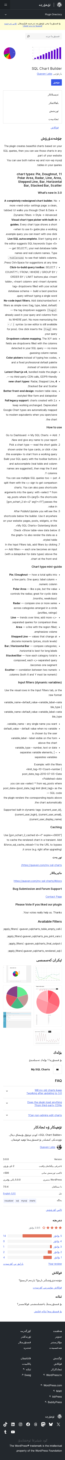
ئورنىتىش (54, 111)
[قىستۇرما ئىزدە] (28, 36)
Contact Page (54, 896)
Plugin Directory (53, 14)
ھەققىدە (57, 1331)
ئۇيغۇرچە (49, 1416)
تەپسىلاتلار (53, 94)
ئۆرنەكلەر (26, 1336)
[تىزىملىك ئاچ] (5, 5)
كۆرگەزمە (25, 1331)
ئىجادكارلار (56, 1369)
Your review (55, 1263)
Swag (26, 1375)
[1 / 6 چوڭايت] (57, 969)
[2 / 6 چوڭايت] (57, 989)
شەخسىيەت (55, 1347)
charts (32, 1201)
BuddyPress (53, 1402)
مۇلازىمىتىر (56, 1342)
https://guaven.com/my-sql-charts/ (41, 865)
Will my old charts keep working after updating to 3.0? (44, 1092)
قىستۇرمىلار (24, 1342)
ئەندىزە (27, 1347)
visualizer (8, 1201)
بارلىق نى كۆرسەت (13, 1263)
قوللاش (55, 127)
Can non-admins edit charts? (45, 1115)
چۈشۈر (56, 82)
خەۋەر (58, 1336)
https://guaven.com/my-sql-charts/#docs (38, 880)
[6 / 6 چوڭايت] (27, 1016)
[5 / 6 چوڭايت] (27, 989)
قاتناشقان (26, 1358)
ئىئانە (27, 1369)
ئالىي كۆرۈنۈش (54, 1209)
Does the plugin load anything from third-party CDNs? (44, 1104)
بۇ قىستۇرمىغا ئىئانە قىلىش (48, 1311)
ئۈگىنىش (57, 1358)
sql (17, 1201)
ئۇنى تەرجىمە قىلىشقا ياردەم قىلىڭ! (23, 24)
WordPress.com (51, 1385)
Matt (57, 1391)
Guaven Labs (44, 73)
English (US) (9, 1193)
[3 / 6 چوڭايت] (57, 1033)
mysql (24, 1201)
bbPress (55, 1396)
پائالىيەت (26, 1363)
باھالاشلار (54, 102)
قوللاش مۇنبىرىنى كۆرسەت (47, 1287)
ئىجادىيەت (53, 119)
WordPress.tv (52, 1375)
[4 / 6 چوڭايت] (27, 969)
